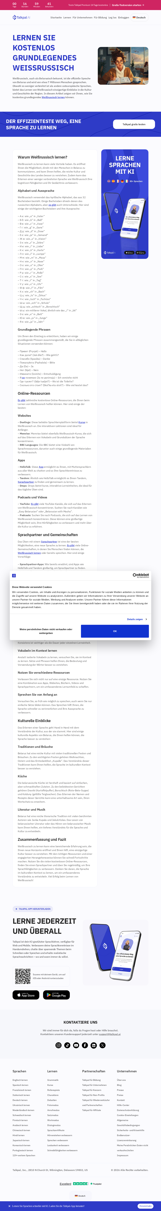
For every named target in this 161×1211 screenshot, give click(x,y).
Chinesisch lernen (21, 1130)
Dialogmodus (53, 1125)
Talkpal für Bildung (91, 1080)
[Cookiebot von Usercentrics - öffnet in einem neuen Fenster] (135, 575)
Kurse (81, 422)
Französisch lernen (22, 1090)
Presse (120, 1090)
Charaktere (52, 1095)
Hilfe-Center (123, 1105)
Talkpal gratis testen (134, 124)
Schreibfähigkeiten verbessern (62, 1150)
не (23, 377)
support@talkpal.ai (110, 1034)
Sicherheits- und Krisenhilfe (130, 1130)
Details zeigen (135, 619)
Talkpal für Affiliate (91, 1110)
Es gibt (21, 400)
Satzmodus (52, 1115)
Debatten (52, 1100)
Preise (120, 1095)
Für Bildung (100, 17)
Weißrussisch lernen (53, 97)
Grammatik (52, 1080)
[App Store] (26, 995)
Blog (119, 1085)
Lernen (67, 17)
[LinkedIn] (94, 1045)
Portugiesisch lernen (23, 1150)
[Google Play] (56, 995)
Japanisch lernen (21, 1140)
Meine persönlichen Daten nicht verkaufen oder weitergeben (46, 631)
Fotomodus (52, 1105)
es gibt (52, 204)
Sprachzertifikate (55, 1130)
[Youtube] (76, 1045)
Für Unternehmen (82, 17)
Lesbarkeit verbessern (58, 1145)
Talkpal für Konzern (91, 1090)
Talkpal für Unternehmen (94, 1085)
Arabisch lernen (20, 1125)
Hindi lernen (19, 1135)
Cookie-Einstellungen (127, 1115)
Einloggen (123, 17)
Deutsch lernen (20, 1100)
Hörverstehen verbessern (59, 1135)
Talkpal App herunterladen (34, 909)
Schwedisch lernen (22, 1115)
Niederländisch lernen (23, 1110)
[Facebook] (85, 1045)
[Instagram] (58, 1045)
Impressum (122, 1155)
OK (115, 631)
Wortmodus (53, 1120)
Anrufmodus (53, 1110)
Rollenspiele (53, 1090)
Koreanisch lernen (21, 1145)
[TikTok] (67, 1045)
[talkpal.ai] (21, 17)
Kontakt (121, 1100)
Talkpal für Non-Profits (93, 1095)
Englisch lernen (20, 1080)
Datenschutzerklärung (128, 1110)
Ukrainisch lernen (21, 1105)
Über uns (121, 1080)
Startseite (56, 17)
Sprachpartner (26, 481)
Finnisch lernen (20, 1120)
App (41, 466)
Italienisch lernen (21, 1095)
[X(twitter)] (102, 1045)
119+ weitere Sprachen (24, 1155)
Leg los (112, 17)
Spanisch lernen (20, 1085)
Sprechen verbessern (57, 1140)
